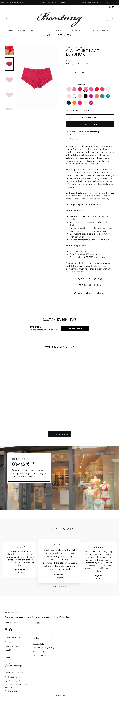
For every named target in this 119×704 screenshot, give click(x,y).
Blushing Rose (108, 89)
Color (75, 85)
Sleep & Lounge (99, 30)
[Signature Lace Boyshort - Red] (22, 406)
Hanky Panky (74, 47)
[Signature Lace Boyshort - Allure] (13, 406)
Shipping (69, 63)
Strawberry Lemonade (68, 89)
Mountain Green (68, 102)
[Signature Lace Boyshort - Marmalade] (19, 406)
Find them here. (93, 204)
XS (69, 77)
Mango (96, 96)
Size (73, 72)
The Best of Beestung (13, 677)
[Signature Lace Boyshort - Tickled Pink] (25, 406)
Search (7, 657)
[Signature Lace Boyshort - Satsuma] (14, 412)
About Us (8, 650)
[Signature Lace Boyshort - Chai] (13, 409)
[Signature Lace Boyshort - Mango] (22, 409)
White (74, 96)
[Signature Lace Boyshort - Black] (16, 409)
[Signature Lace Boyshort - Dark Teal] (28, 409)
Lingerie (78, 30)
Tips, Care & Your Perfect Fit (16, 681)
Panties (61, 30)
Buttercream (85, 102)
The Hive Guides (28, 30)
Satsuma (74, 102)
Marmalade (91, 89)
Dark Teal (108, 96)
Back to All (61, 434)
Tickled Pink (102, 89)
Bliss (68, 96)
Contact (8, 642)
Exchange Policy (90, 285)
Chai (80, 96)
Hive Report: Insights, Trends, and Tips (16, 686)
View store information (79, 139)
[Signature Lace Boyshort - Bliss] (6, 409)
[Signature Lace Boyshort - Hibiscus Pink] (24, 412)
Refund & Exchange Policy (43, 648)
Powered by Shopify (59, 695)
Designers (65, 35)
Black (85, 96)
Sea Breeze (102, 96)
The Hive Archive (12, 691)
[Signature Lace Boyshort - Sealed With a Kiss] (17, 412)
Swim (49, 35)
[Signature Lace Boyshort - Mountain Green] (11, 412)
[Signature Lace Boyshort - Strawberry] (16, 406)
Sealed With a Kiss (80, 102)
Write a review (75, 328)
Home (11, 30)
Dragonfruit (74, 89)
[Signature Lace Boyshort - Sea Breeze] (25, 409)
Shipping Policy (39, 644)
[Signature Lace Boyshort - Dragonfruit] (9, 406)
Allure (80, 89)
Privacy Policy (38, 651)
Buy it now (90, 124)
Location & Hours (12, 646)
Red (96, 89)
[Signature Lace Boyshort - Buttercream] (20, 412)
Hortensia (91, 96)
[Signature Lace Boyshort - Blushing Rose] (28, 406)
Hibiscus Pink (91, 102)
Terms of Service (39, 655)
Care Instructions (90, 279)
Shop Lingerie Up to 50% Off (41, 2)
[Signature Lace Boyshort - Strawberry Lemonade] (6, 406)
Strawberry (85, 89)
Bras (47, 30)
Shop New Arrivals (78, 2)
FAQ (6, 654)
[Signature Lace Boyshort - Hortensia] (19, 409)
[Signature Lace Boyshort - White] (9, 409)
